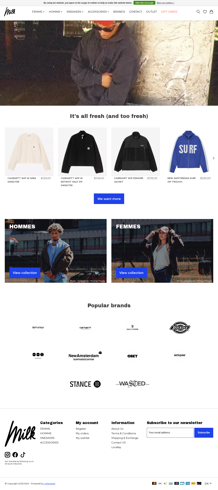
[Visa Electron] (171, 483)
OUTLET (151, 11)
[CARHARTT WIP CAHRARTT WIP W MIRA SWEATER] (29, 151)
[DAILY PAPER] (132, 328)
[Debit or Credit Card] (199, 483)
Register (81, 428)
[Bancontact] (165, 483)
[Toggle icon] (198, 12)
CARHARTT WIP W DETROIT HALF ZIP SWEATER (72, 182)
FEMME (45, 428)
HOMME (45, 433)
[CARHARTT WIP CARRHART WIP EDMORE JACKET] (135, 151)
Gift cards (169, 11)
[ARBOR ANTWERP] (38, 328)
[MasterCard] (154, 483)
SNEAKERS (47, 438)
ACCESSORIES (49, 442)
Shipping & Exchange (124, 438)
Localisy (116, 447)
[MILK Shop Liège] (9, 11)
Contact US (118, 442)
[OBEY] (132, 356)
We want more (109, 199)
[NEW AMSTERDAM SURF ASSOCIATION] (85, 356)
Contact (135, 11)
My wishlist (82, 438)
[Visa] (160, 483)
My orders (82, 433)
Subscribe (204, 432)
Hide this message (144, 3)
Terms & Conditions (123, 433)
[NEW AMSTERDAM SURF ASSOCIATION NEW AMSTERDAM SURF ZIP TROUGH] (189, 151)
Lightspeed (49, 483)
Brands (119, 11)
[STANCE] (85, 384)
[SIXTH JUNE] (180, 356)
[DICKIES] (180, 328)
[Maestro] (176, 483)
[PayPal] (193, 483)
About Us (117, 428)
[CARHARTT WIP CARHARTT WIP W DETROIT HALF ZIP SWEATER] (82, 151)
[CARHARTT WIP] (85, 328)
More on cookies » (165, 3)
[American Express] (188, 483)
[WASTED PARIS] (132, 384)
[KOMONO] (38, 356)
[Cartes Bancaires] (182, 483)
